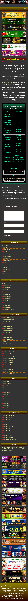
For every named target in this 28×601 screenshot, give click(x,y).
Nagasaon (21, 586)
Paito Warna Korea (7, 332)
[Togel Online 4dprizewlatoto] (14, 509)
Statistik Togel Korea (8, 367)
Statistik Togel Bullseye (8, 362)
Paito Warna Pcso (7, 330)
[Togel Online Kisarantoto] (14, 40)
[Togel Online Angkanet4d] (14, 560)
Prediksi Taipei (6, 305)
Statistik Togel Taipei (8, 371)
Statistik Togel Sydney (8, 356)
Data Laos (5, 390)
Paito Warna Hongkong (8, 319)
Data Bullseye (6, 392)
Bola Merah (6, 247)
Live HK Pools (5, 448)
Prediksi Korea (6, 300)
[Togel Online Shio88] (14, 573)
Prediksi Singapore (7, 285)
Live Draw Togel (7, 254)
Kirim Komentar (7, 235)
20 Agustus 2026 (6, 61)
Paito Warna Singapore (8, 317)
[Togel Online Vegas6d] (14, 484)
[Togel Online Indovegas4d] (14, 579)
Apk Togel (4, 447)
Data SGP (4, 590)
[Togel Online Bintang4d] (14, 497)
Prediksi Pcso (6, 298)
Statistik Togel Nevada (8, 373)
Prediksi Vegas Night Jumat (14, 59)
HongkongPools (6, 595)
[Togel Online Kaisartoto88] (14, 516)
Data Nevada (6, 403)
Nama (5, 222)
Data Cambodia (7, 388)
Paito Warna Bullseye (8, 328)
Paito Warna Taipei (7, 337)
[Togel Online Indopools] (14, 567)
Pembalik (5, 265)
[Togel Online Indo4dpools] (14, 522)
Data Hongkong (7, 383)
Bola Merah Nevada (8, 437)
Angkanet (6, 593)
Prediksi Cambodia (7, 292)
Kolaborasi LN (6, 262)
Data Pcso (5, 394)
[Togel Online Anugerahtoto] (14, 548)
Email (5, 228)
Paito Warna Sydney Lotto (16, 595)
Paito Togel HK (5, 245)
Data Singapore (7, 381)
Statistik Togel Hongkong (9, 353)
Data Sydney (6, 385)
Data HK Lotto (12, 596)
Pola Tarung (23, 447)
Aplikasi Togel (16, 447)
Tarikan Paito (10, 447)
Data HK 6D (6, 405)
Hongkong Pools (20, 593)
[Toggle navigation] (25, 9)
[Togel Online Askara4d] (14, 490)
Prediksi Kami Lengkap (8, 309)
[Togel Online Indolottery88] (14, 554)
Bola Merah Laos (7, 424)
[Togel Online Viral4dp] (14, 53)
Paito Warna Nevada (8, 339)
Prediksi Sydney (7, 289)
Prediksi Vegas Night (7, 82)
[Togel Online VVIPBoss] (14, 14)
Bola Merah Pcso (7, 428)
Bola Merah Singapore (8, 415)
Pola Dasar (6, 267)
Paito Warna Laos (7, 326)
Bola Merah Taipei (7, 435)
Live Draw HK (6, 591)
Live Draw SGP (5, 450)
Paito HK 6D (6, 341)
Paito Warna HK (14, 586)
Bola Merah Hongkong (8, 417)
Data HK (24, 588)
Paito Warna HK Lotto (21, 596)
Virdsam (3, 586)
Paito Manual (6, 249)
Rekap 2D (5, 273)
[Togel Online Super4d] (14, 27)
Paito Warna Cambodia (8, 324)
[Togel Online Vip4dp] (14, 535)
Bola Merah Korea (7, 431)
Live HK (3, 283)
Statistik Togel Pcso (8, 364)
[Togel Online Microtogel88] (14, 458)
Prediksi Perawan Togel (13, 448)
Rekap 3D (5, 271)
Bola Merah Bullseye (8, 426)
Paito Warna (6, 251)
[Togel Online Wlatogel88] (14, 503)
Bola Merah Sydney (8, 420)
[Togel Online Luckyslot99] (14, 528)
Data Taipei (6, 401)
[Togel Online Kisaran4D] (14, 33)
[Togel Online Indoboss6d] (14, 465)
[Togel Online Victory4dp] (14, 471)
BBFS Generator (7, 256)
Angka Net (8, 586)
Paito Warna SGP (18, 588)
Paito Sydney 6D (7, 343)
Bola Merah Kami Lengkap (9, 439)
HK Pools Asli (20, 598)
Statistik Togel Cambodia (9, 358)
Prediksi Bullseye (7, 296)
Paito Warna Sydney (8, 321)
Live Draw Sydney (13, 591)
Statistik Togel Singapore (9, 351)
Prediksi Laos (6, 294)
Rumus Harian (6, 258)
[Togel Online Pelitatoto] (14, 46)
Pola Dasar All (6, 269)
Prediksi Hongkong (7, 287)
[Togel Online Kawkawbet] (14, 478)
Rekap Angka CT (7, 276)
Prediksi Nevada (7, 307)
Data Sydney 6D (7, 407)
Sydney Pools (12, 593)
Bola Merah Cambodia (8, 422)
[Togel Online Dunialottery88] (14, 541)
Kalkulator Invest (7, 260)
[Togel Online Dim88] (14, 21)
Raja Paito (22, 448)
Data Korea (6, 396)
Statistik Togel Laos (8, 360)
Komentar (14, 61)
